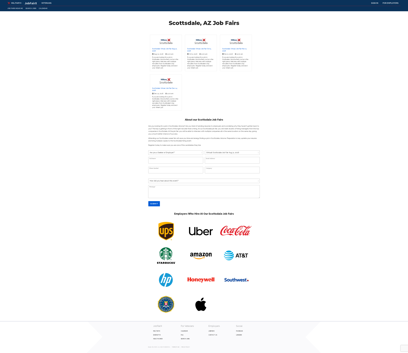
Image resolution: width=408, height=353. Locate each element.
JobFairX (211, 331)
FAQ (182, 335)
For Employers (390, 3)
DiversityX (157, 335)
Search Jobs (185, 339)
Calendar (43, 8)
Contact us (212, 335)
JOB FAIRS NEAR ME (15, 8)
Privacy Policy (185, 347)
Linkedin (239, 335)
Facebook (239, 331)
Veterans (46, 3)
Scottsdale (165, 42)
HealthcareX (158, 339)
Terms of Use (175, 347)
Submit (154, 204)
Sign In (374, 3)
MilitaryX (16, 3)
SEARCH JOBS (31, 8)
